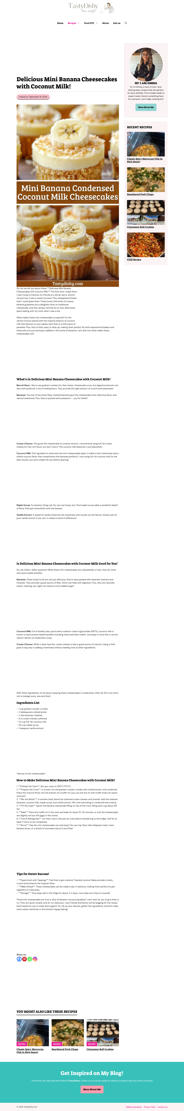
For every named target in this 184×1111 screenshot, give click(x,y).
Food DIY (89, 23)
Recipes (72, 23)
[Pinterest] (24, 959)
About (105, 23)
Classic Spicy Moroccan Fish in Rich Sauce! (30, 1051)
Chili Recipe (134, 259)
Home (60, 23)
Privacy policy (150, 1107)
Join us (116, 23)
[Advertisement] (67, 48)
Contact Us (162, 1107)
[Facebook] (19, 959)
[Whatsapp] (29, 959)
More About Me (146, 107)
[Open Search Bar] (126, 23)
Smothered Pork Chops (65, 1049)
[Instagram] (35, 959)
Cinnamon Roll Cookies (100, 1049)
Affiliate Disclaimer (134, 1107)
